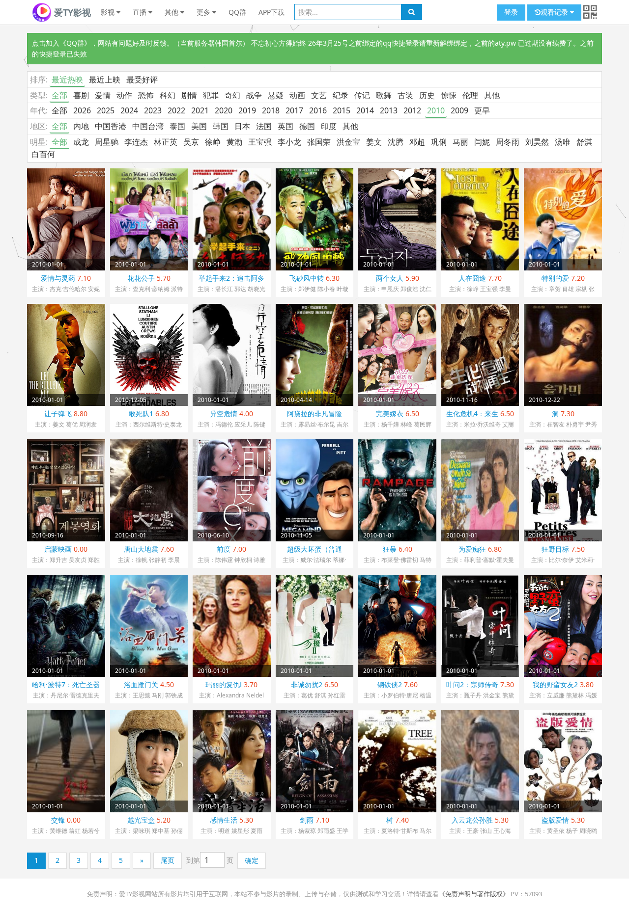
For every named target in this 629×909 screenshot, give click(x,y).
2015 (341, 110)
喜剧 (81, 95)
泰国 (177, 126)
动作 (124, 95)
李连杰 (136, 141)
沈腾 (395, 141)
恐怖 (146, 95)
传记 (362, 95)
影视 (108, 12)
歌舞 (384, 95)
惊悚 (449, 95)
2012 (412, 110)
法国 (264, 126)
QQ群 (237, 12)
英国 (285, 126)
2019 (247, 110)
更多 (204, 12)
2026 (82, 110)
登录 (511, 12)
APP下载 (271, 12)
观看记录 (555, 12)
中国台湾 (148, 126)
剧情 (189, 95)
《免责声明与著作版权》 (474, 893)
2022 (176, 110)
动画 (297, 95)
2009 (459, 110)
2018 (271, 110)
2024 (129, 110)
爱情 (103, 95)
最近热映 (67, 79)
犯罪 (211, 95)
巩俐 (439, 141)
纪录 (340, 95)
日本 (242, 126)
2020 (223, 110)
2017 (294, 110)
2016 (318, 110)
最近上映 (104, 79)
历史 (427, 95)
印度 (329, 126)
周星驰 (106, 141)
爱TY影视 (71, 12)
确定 (251, 860)
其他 (172, 12)
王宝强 (260, 141)
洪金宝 (348, 141)
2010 (436, 110)
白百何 (43, 154)
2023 (153, 110)
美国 (199, 126)
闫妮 (482, 141)
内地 (81, 126)
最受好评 (142, 79)
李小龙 (289, 141)
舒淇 (584, 141)
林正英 (165, 141)
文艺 (319, 95)
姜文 (374, 141)
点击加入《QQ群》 (61, 43)
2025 (105, 110)
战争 (254, 95)
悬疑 (276, 95)
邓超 (417, 141)
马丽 (460, 141)
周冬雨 (507, 141)
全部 (59, 95)
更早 (482, 110)
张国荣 (319, 141)
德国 (307, 126)
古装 (405, 95)
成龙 (81, 141)
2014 (365, 110)
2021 (200, 110)
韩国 (221, 126)
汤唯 (563, 141)
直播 (140, 12)
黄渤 (234, 141)
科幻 (167, 95)
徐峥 (213, 141)
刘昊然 (537, 141)
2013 (389, 110)
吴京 (191, 141)
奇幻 (232, 95)
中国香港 (110, 126)
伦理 (470, 95)
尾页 (167, 860)
